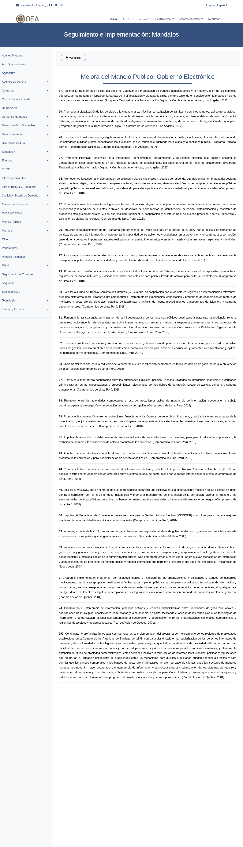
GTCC (6, 169)
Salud (5, 265)
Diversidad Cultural (13, 143)
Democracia (9, 108)
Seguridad (8, 283)
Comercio (8, 90)
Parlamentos (10, 248)
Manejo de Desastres (15, 204)
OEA (5, 239)
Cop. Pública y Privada (16, 99)
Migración (8, 230)
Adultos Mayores (12, 55)
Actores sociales (189, 18)
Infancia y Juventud (14, 178)
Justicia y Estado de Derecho (20, 195)
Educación (8, 151)
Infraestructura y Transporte (19, 186)
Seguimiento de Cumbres (17, 274)
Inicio (113, 18)
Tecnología (8, 300)
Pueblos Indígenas (13, 256)
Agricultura (8, 72)
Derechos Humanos (14, 116)
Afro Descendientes (14, 64)
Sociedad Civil (11, 291)
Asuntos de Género (14, 81)
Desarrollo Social (12, 134)
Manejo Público (11, 221)
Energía (7, 160)
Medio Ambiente (12, 212)
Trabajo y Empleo (13, 309)
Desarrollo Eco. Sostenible (18, 125)
